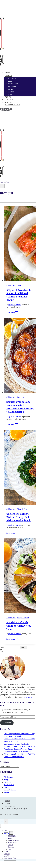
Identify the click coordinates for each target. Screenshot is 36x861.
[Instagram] (5, 110)
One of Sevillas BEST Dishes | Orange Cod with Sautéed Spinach (18, 517)
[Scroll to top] (2, 822)
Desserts (11, 92)
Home (7, 73)
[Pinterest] (8, 110)
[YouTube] (10, 110)
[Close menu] (0, 825)
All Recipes (12, 78)
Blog (10, 94)
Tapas (10, 81)
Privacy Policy (10, 806)
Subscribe (7, 723)
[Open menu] (2, 186)
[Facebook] (1, 110)
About (8, 97)
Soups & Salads (13, 84)
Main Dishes (12, 86)
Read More (12, 312)
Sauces (10, 89)
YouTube (9, 102)
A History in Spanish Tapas (16, 808)
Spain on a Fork (14, 305)
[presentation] (20, 244)
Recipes (6, 833)
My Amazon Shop (12, 105)
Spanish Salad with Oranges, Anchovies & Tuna (18, 625)
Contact (9, 100)
